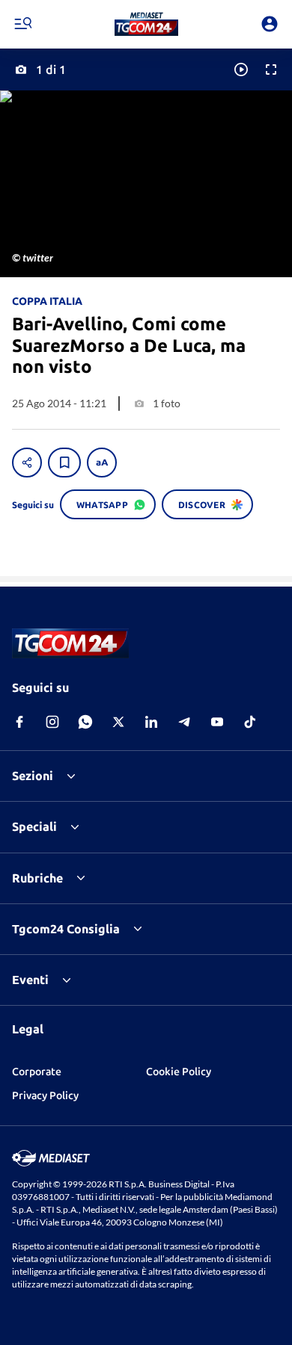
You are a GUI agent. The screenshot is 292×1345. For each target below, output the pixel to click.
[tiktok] (250, 721)
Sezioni (32, 775)
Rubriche (37, 878)
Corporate (36, 1071)
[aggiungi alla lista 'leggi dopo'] (64, 462)
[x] (118, 721)
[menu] (22, 23)
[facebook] (19, 721)
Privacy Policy (45, 1095)
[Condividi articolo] (27, 462)
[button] (146, 24)
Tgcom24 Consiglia (66, 929)
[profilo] (269, 23)
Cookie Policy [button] (178, 1071)
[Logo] (146, 24)
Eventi (30, 979)
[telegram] (184, 721)
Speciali (34, 826)
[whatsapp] (85, 721)
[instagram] (52, 721)
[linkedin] (151, 721)
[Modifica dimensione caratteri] (102, 462)
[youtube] (217, 721)
